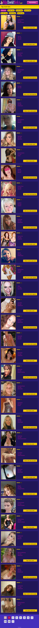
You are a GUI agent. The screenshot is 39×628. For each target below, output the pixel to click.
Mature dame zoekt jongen (30, 111)
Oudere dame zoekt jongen (30, 427)
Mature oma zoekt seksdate (30, 177)
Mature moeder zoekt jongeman (30, 494)
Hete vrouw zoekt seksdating (30, 527)
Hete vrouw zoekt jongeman (30, 77)
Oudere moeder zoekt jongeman (30, 61)
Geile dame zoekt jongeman (30, 577)
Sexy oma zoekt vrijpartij (30, 294)
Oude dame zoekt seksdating (30, 411)
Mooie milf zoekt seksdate (30, 460)
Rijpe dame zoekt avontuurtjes (30, 561)
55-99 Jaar (21, 13)
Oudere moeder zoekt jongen (30, 144)
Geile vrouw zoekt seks (30, 394)
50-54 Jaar (12, 13)
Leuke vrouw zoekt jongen (30, 227)
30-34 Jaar (11, 10)
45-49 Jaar (4, 13)
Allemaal (3, 10)
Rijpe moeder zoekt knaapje (30, 593)
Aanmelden (32, 2)
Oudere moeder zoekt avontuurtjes (30, 478)
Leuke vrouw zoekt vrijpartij (30, 344)
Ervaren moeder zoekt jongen (30, 244)
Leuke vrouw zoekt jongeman (30, 161)
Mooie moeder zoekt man (30, 260)
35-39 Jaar (19, 10)
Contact (19, 627)
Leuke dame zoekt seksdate (30, 377)
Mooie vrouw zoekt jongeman (30, 361)
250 (9, 621)
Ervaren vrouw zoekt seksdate (30, 28)
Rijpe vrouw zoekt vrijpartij (30, 277)
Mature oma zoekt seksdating (30, 444)
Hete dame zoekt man (30, 610)
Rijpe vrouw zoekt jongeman (30, 194)
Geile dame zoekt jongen (30, 127)
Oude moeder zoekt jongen (30, 543)
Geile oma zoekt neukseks (30, 210)
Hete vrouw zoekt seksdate (30, 327)
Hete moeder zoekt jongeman (30, 311)
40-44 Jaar (27, 10)
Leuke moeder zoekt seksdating (30, 45)
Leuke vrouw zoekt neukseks (30, 511)
